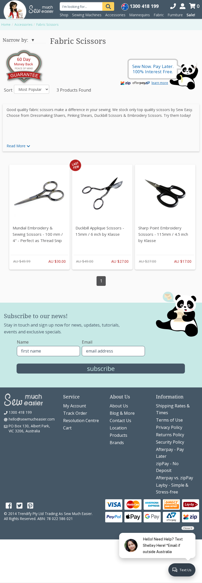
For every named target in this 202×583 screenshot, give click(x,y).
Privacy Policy (169, 427)
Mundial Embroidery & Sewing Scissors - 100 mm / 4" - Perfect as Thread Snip (38, 234)
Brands (117, 442)
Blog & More (122, 413)
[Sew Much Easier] (15, 9)
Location (118, 428)
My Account (74, 406)
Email (87, 342)
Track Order (75, 413)
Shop (64, 14)
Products (118, 435)
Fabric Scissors (47, 24)
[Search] (108, 6)
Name (23, 342)
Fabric (159, 14)
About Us (119, 406)
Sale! (190, 14)
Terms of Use (169, 420)
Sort (7, 90)
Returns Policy (170, 435)
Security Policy (170, 442)
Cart (67, 428)
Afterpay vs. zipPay (174, 478)
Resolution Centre (81, 420)
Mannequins (139, 14)
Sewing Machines (87, 14)
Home (6, 24)
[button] (101, 146)
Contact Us (120, 420)
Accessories (115, 14)
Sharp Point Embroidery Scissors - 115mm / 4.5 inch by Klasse (163, 234)
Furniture (175, 14)
